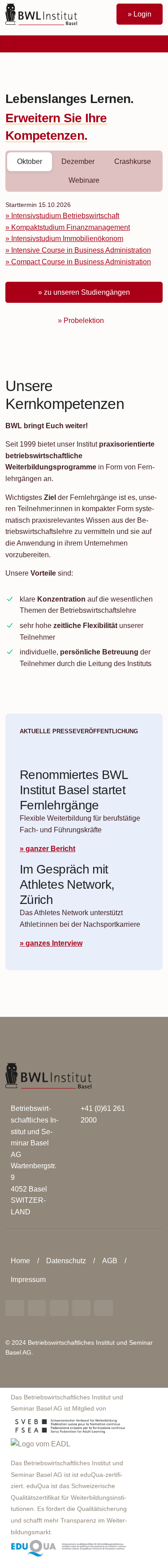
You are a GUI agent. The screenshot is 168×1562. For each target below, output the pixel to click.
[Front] (41, 13)
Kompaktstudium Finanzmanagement (70, 227)
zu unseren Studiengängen (87, 292)
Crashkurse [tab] (132, 161)
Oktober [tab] (29, 161)
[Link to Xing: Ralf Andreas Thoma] (37, 1308)
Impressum (28, 1279)
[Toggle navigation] (7, 43)
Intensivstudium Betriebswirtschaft (65, 215)
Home (20, 1261)
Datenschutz (66, 1261)
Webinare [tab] (84, 180)
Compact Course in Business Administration (81, 262)
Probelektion (84, 320)
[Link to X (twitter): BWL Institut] (103, 1308)
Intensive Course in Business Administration (81, 250)
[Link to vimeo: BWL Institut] (81, 1308)
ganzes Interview (54, 943)
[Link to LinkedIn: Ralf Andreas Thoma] (14, 1308)
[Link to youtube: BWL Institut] (59, 1308)
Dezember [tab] (78, 161)
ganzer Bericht (50, 848)
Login (142, 14)
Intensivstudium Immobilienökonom (67, 238)
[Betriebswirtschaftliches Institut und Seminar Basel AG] (48, 1075)
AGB (109, 1261)
